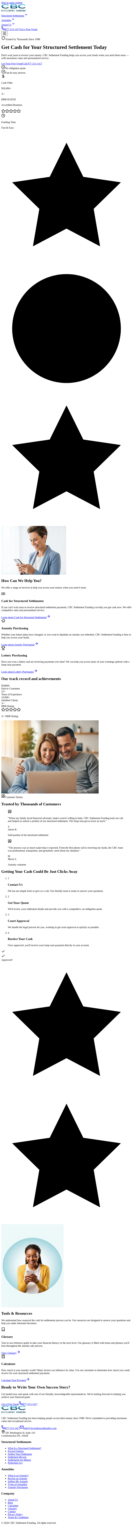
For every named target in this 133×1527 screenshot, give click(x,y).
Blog (10, 1502)
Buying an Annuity (17, 1478)
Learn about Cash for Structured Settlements (24, 617)
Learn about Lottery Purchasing (17, 671)
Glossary (12, 1508)
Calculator (13, 1505)
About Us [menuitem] (6, 24)
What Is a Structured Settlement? (24, 1448)
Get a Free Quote (28, 29)
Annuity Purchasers (18, 1487)
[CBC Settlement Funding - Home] (13, 11)
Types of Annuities (17, 1484)
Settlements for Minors (19, 1460)
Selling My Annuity (18, 1481)
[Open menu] (4, 33)
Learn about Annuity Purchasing (18, 644)
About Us (13, 1499)
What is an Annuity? (18, 1475)
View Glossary (9, 1353)
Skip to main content (11, 2)
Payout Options (16, 1451)
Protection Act (15, 1462)
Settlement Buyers (17, 1457)
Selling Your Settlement (20, 1454)
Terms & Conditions (18, 1517)
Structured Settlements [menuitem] (12, 15)
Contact (12, 1511)
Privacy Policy (15, 1514)
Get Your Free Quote (12, 63)
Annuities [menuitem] (6, 20)
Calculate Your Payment (13, 1380)
